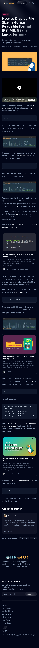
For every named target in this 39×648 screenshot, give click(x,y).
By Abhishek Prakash (20, 47)
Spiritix (32, 636)
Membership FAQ (8, 611)
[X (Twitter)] (34, 531)
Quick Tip (5, 14)
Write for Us (6, 620)
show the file (24, 156)
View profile (7, 531)
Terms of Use (6, 623)
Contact (4, 605)
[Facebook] (6, 631)
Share (34, 538)
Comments (25, 538)
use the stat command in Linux (23, 481)
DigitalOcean (28, 634)
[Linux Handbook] (9, 3)
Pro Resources (7, 608)
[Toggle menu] (36, 3)
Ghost (25, 636)
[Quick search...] (29, 3)
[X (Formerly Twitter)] (3, 631)
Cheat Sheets (6, 614)
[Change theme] (33, 3)
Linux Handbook (7, 634)
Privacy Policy (6, 617)
